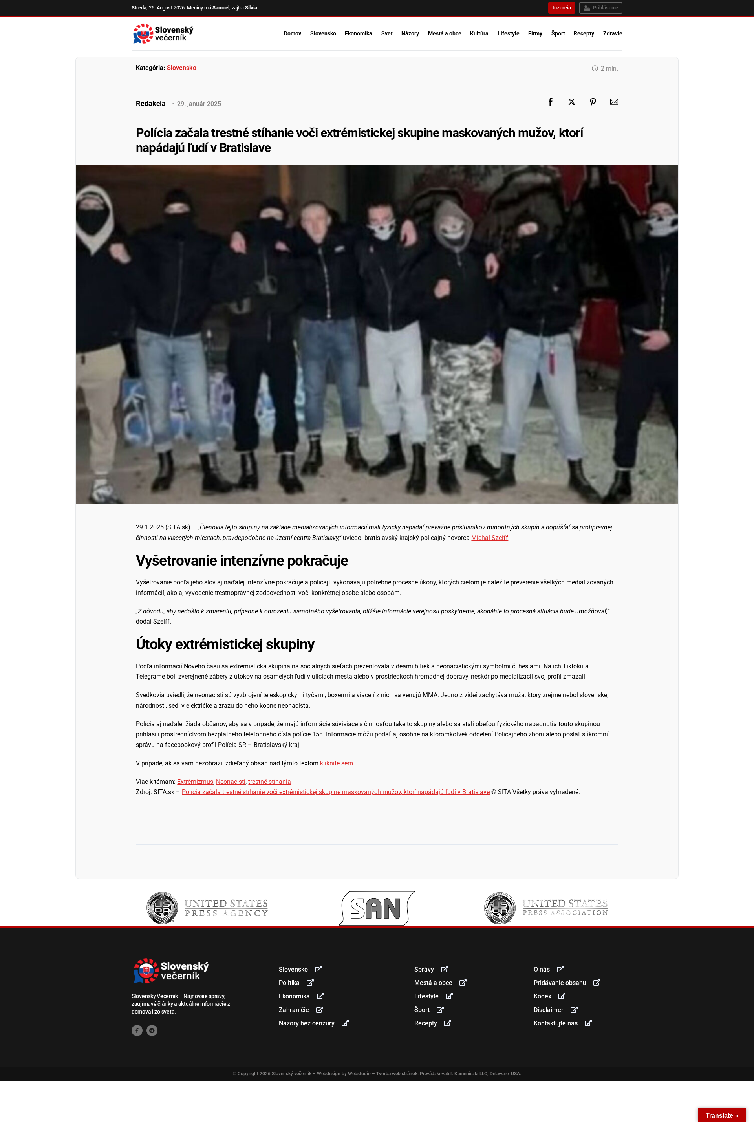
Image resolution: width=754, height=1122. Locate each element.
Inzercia (562, 8)
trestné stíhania (269, 781)
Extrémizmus (195, 781)
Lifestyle (509, 33)
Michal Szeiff (489, 538)
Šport (558, 33)
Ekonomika (358, 33)
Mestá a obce (444, 33)
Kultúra (479, 33)
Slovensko (323, 33)
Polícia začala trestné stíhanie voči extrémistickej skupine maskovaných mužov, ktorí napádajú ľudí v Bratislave (336, 792)
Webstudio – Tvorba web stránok (382, 1073)
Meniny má (208, 8)
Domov (292, 33)
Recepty (584, 33)
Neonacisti (230, 781)
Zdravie (612, 33)
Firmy (535, 33)
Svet (387, 33)
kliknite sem (336, 763)
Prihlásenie (605, 8)
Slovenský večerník (291, 1073)
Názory (410, 33)
